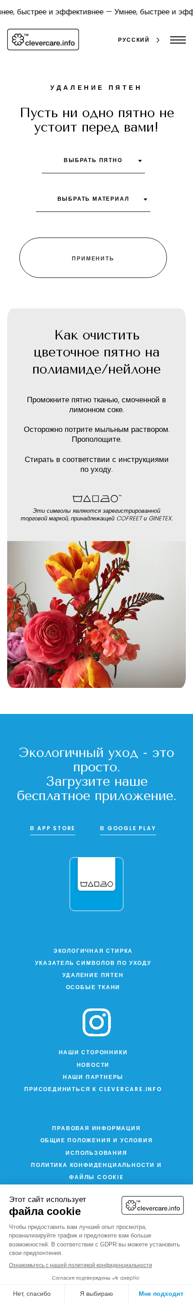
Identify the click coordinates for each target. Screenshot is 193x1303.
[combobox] (93, 163)
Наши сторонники (93, 1053)
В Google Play (128, 829)
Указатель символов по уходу (93, 963)
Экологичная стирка (93, 951)
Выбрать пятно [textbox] (93, 160)
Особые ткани (93, 987)
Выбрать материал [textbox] (93, 199)
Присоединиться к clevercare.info (93, 1089)
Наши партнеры (93, 1077)
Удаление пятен (92, 975)
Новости (93, 1065)
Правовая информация (96, 1128)
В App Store (52, 829)
